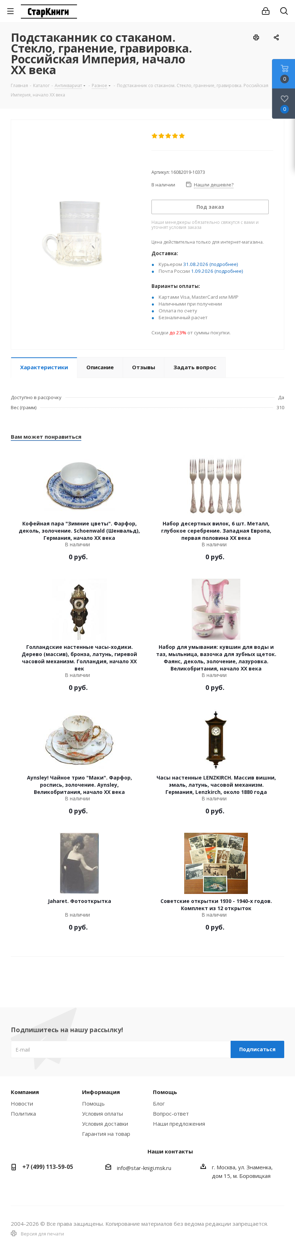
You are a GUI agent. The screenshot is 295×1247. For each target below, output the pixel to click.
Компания (25, 1091)
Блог (159, 1103)
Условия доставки (105, 1123)
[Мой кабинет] (265, 11)
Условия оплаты (102, 1113)
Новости (22, 1103)
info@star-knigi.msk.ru (144, 1167)
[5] (182, 136)
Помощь (93, 1103)
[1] (154, 136)
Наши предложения (179, 1123)
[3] (168, 136)
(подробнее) (223, 264)
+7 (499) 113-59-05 (47, 1167)
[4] (175, 136)
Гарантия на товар (106, 1133)
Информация (101, 1091)
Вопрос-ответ (171, 1113)
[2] (161, 136)
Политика (23, 1113)
